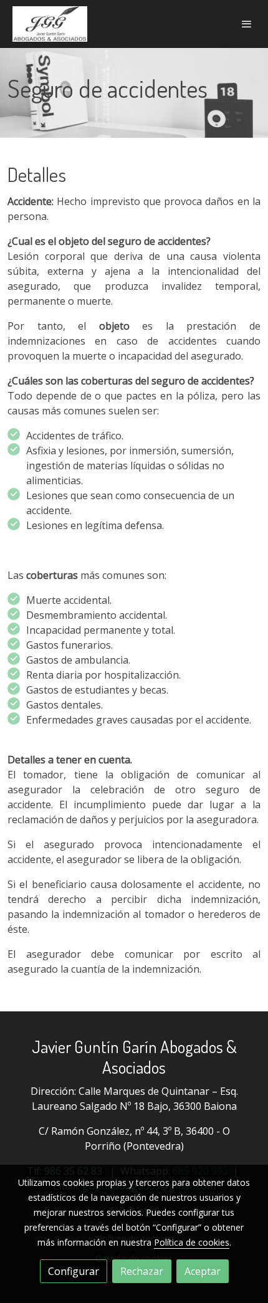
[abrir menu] (247, 23)
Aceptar (202, 1271)
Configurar (73, 1271)
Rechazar (141, 1271)
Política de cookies (191, 1242)
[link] (49, 24)
